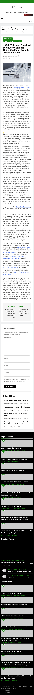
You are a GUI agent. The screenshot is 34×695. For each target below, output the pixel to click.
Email (6, 365)
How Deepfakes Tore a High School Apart (17, 407)
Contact (30, 686)
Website (6, 372)
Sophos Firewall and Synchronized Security (14, 482)
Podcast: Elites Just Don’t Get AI (11, 506)
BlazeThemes (8, 692)
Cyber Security (7, 38)
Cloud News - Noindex (7, 497)
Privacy (24, 686)
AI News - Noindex (5, 461)
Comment (7, 338)
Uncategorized (19, 473)
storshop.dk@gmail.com (10, 56)
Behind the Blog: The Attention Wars (16, 401)
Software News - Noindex (8, 473)
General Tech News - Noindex (12, 41)
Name (6, 358)
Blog (20, 686)
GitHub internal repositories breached (12, 470)
